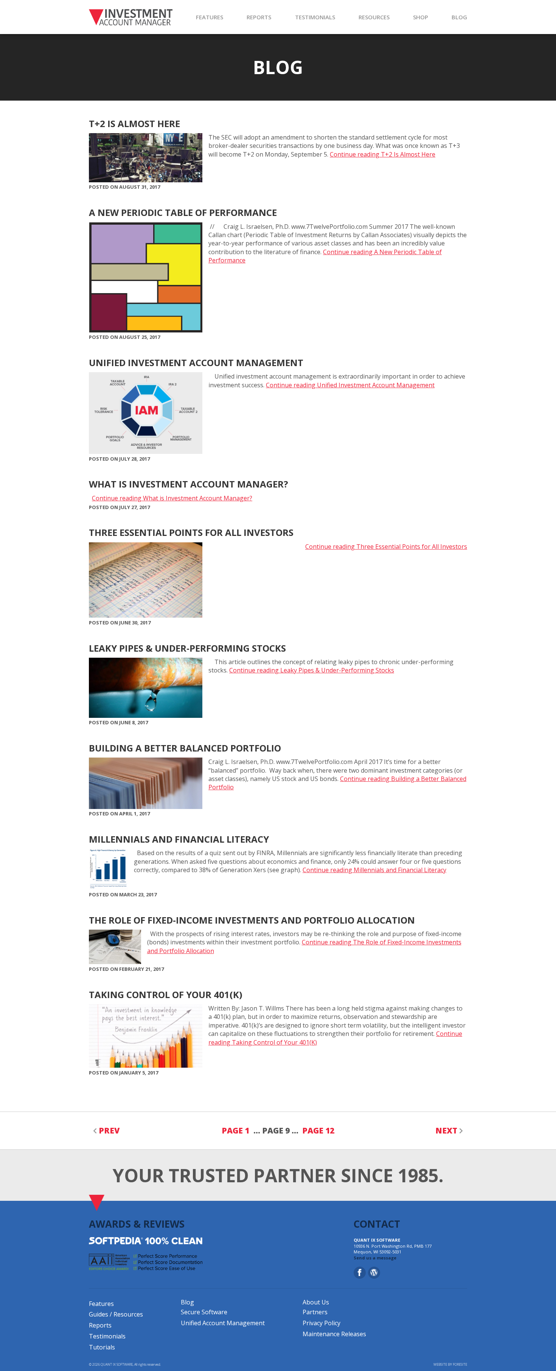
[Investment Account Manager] (130, 17)
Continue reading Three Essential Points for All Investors (386, 546)
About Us (316, 1302)
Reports (100, 1325)
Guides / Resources (116, 1314)
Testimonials (107, 1336)
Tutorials (102, 1347)
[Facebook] (360, 1273)
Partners (315, 1312)
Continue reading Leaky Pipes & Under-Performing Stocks (311, 670)
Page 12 (318, 1131)
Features (101, 1304)
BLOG (459, 17)
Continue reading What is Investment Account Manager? (172, 498)
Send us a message (375, 1258)
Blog (187, 1302)
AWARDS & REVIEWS (137, 1224)
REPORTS (259, 17)
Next (446, 1131)
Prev (109, 1131)
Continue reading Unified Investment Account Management (350, 385)
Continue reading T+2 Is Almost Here (382, 154)
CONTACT (377, 1224)
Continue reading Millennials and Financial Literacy (374, 870)
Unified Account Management (223, 1323)
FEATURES (209, 17)
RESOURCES (374, 17)
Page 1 (235, 1131)
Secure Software (204, 1312)
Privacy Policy (321, 1323)
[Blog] (374, 1273)
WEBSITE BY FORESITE (450, 1364)
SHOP (420, 17)
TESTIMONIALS (315, 17)
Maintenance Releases (334, 1334)
